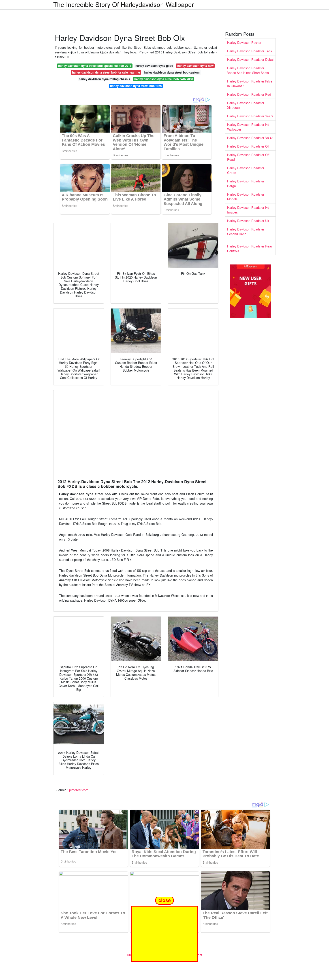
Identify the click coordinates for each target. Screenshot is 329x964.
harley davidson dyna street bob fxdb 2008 (163, 79)
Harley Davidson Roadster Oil (248, 146)
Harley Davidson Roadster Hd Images (248, 209)
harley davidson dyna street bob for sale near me (106, 72)
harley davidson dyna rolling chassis (104, 79)
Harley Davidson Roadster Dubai (250, 59)
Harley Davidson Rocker (244, 42)
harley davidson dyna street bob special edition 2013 (94, 65)
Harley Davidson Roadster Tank (249, 51)
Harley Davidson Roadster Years (250, 116)
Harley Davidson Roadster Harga (245, 183)
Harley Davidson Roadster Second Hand (245, 231)
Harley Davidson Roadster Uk (248, 220)
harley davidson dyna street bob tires (136, 86)
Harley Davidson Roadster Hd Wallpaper (248, 126)
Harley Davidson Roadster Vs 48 (250, 137)
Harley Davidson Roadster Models (245, 196)
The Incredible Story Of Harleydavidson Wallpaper (123, 4)
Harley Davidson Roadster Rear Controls (249, 248)
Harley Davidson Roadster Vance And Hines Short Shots (248, 70)
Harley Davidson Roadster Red (249, 94)
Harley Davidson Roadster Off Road (248, 157)
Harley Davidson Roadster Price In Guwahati (249, 83)
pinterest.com (78, 790)
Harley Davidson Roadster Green (245, 170)
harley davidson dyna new (195, 65)
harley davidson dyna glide (154, 65)
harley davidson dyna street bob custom (172, 72)
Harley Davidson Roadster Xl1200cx (245, 105)
